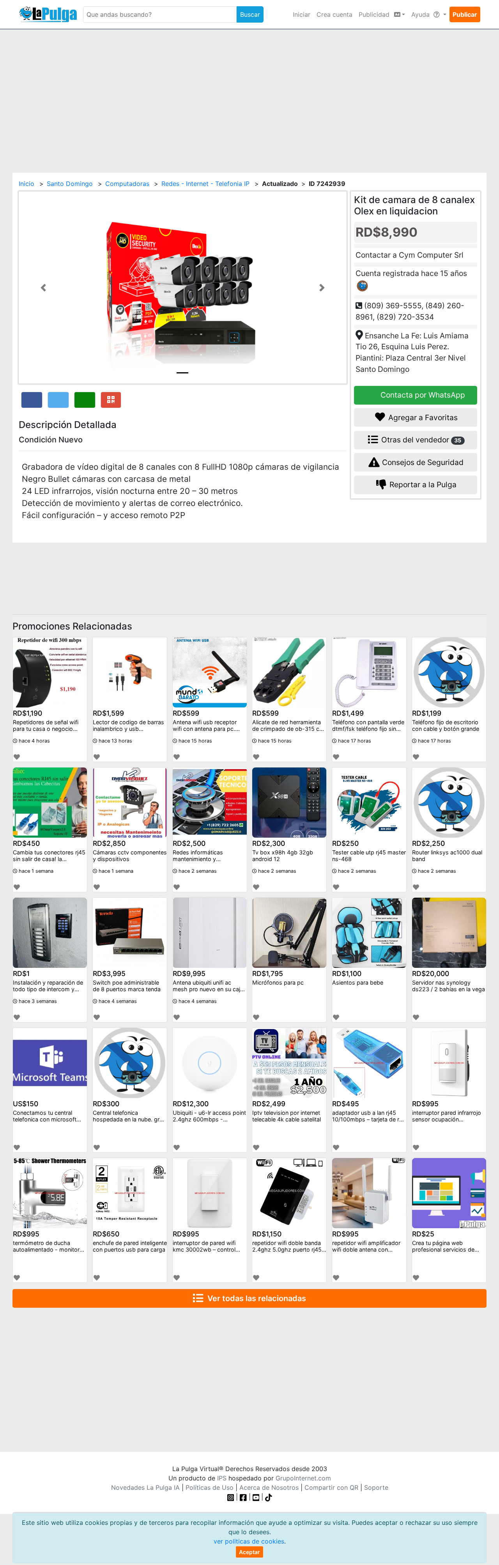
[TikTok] (268, 1497)
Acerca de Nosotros (269, 1487)
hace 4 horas (33, 741)
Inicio (26, 183)
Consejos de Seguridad (422, 462)
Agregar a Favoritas (422, 417)
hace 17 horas (353, 741)
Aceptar (249, 1552)
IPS (221, 1478)
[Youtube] (256, 1497)
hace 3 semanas (37, 1001)
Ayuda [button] (421, 14)
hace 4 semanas (117, 1001)
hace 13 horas (114, 741)
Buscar (250, 14)
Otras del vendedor (420, 439)
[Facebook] (243, 1497)
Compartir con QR (331, 1487)
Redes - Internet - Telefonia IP (205, 183)
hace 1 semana (35, 871)
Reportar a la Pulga (422, 484)
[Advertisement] (249, 96)
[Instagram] (231, 1497)
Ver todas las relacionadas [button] (254, 1298)
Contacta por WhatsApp (422, 395)
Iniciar (301, 14)
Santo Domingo (70, 183)
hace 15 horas (194, 741)
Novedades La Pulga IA (145, 1487)
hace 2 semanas (197, 871)
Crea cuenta (334, 14)
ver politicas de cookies (249, 1541)
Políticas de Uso (210, 1487)
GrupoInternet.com (303, 1478)
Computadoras (127, 183)
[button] (43, 287)
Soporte (376, 1487)
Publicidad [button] (375, 14)
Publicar (465, 14)
